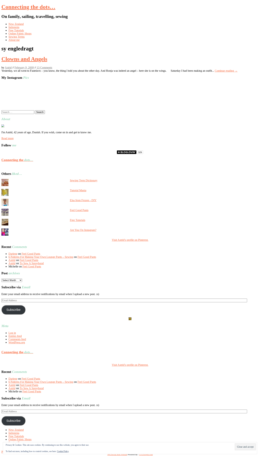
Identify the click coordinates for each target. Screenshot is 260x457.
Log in (12, 332)
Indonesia (13, 27)
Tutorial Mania (78, 190)
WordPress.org (16, 342)
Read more (7, 138)
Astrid (8, 67)
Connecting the (17, 160)
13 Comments (44, 67)
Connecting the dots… (28, 7)
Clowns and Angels (24, 59)
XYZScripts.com (146, 454)
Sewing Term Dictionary (83, 180)
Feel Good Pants (79, 210)
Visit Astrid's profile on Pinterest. (130, 239)
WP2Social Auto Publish (117, 454)
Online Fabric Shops (19, 33)
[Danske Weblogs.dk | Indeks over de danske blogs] (130, 319)
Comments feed (17, 339)
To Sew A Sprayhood (32, 263)
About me (14, 39)
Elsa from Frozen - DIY (83, 200)
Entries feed (15, 336)
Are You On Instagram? (83, 230)
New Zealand (16, 23)
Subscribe (13, 310)
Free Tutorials (16, 30)
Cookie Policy (63, 451)
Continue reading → (226, 70)
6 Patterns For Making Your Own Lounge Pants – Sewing (40, 256)
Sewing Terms (16, 36)
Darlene (12, 253)
